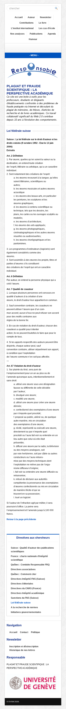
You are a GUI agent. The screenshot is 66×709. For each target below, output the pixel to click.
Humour (33, 39)
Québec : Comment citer (23, 574)
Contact (24, 632)
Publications (36, 34)
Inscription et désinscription (23, 646)
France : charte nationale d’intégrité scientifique (29, 558)
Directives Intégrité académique (27, 593)
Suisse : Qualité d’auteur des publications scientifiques (32, 550)
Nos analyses (17, 34)
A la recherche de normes (24, 607)
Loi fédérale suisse (21, 602)
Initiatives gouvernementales (26, 612)
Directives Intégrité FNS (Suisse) (28, 579)
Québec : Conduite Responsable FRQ (30, 564)
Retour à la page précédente (21, 519)
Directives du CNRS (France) (26, 588)
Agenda (52, 34)
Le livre (42, 23)
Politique (35, 632)
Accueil (19, 17)
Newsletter (45, 17)
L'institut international (22, 28)
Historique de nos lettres (22, 650)
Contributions (26, 23)
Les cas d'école (47, 28)
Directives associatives (23, 569)
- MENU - (33, 55)
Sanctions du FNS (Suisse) (24, 598)
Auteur (31, 17)
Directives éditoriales (22, 583)
